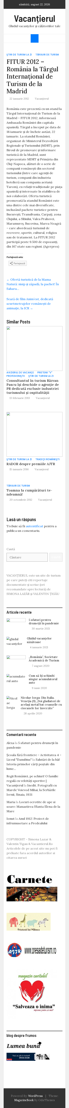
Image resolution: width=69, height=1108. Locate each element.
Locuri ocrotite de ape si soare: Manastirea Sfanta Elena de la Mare (33, 806)
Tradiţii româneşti (47, 459)
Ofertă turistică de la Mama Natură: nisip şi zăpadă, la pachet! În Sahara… (33, 284)
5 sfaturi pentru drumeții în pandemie (44, 621)
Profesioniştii (16, 376)
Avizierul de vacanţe (20, 372)
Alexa (10, 743)
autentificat (34, 526)
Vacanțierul (34, 18)
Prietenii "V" (45, 372)
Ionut (11, 818)
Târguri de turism (47, 54)
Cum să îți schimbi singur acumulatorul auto (43, 679)
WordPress (35, 1096)
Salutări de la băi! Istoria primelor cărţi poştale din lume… (33, 764)
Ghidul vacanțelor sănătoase (39, 640)
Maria (11, 802)
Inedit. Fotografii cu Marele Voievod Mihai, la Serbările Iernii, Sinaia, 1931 (32, 789)
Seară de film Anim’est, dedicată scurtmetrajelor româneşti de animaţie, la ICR (30, 303)
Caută (11, 549)
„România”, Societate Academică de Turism (44, 658)
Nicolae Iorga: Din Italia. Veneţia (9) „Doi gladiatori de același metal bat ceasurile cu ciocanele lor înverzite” (41, 703)
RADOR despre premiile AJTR (31, 464)
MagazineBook (24, 1100)
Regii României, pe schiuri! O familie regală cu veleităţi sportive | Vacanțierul (32, 780)
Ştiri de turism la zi (19, 54)
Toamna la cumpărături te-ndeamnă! (29, 492)
